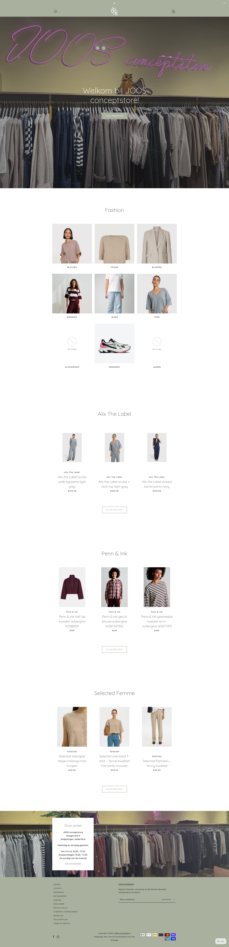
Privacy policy (61, 908)
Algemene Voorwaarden (65, 912)
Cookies (57, 900)
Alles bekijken (114, 510)
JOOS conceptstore (122, 933)
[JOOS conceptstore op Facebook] (53, 936)
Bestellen (59, 916)
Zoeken (57, 884)
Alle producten (114, 116)
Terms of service (62, 923)
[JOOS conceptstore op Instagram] (58, 936)
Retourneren (60, 896)
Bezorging (59, 892)
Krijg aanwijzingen (73, 864)
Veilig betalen (61, 920)
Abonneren (167, 899)
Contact (58, 888)
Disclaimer (59, 904)
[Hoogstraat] (114, 844)
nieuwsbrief (126, 884)
